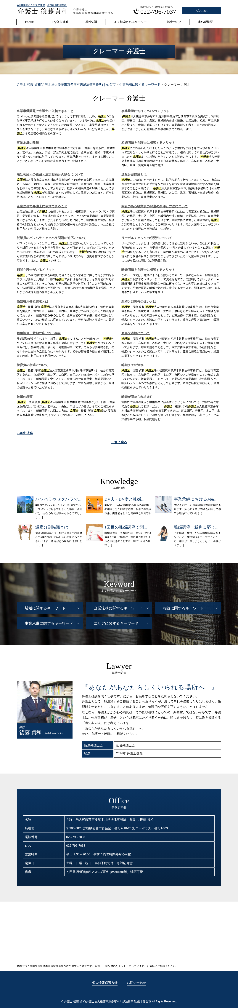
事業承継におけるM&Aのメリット (145, 111)
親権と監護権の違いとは (138, 301)
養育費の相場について (32, 365)
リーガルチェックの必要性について (146, 238)
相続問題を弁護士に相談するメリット (148, 142)
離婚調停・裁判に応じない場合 (39, 333)
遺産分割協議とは (134, 174)
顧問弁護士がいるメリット (36, 269)
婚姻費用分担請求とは (32, 301)
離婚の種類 (25, 397)
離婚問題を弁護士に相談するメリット (148, 269)
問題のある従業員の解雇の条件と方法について (154, 206)
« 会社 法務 (25, 433)
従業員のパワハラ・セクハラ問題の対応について (51, 238)
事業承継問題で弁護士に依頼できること (45, 111)
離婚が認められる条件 (137, 397)
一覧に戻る (119, 442)
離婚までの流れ (132, 365)
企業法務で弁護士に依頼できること (42, 206)
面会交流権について (135, 333)
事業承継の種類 (28, 142)
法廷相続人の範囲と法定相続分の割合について (50, 174)
